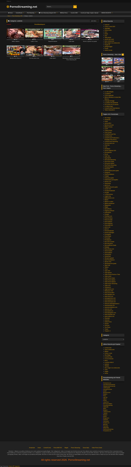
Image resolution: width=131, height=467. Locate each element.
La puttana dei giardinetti (111, 102)
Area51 (105, 391)
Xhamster (107, 318)
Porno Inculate (108, 219)
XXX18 (106, 323)
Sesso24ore (108, 254)
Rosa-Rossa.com (109, 249)
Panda (106, 48)
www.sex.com (108, 309)
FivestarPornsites (107, 389)
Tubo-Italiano (108, 272)
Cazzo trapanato (109, 95)
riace (106, 32)
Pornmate (105, 426)
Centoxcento (108, 347)
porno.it (107, 229)
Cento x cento (108, 353)
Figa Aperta (108, 158)
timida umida (108, 30)
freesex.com (108, 181)
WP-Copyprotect (16, 466)
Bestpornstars (106, 392)
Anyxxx (105, 416)
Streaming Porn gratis (110, 263)
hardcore (107, 24)
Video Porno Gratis (110, 278)
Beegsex (105, 410)
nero (106, 35)
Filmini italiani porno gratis (112, 170)
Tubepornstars (107, 411)
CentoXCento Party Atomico (112, 108)
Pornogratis (108, 234)
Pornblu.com (106, 422)
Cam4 (106, 128)
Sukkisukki (105, 406)
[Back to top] (126, 462)
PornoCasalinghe (109, 232)
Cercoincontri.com (109, 143)
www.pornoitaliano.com (111, 307)
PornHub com (108, 216)
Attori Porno (65, 12)
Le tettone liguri (109, 106)
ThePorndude (106, 387)
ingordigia (107, 28)
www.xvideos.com (109, 316)
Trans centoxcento (109, 349)
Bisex (106, 360)
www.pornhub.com (110, 305)
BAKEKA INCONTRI (106, 12)
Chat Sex (107, 145)
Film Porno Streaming (110, 165)
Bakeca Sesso (108, 127)
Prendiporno (108, 239)
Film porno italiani (109, 163)
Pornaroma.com (107, 383)
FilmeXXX (107, 168)
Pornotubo (107, 238)
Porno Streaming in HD (17, 15)
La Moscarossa (109, 194)
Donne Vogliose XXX (110, 150)
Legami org (108, 196)
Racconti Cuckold (109, 241)
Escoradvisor (108, 152)
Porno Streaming (75, 447)
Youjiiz (106, 329)
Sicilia (106, 373)
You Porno (107, 327)
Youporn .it (107, 331)
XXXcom (107, 325)
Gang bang (108, 183)
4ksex (104, 408)
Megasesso (108, 205)
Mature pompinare (109, 203)
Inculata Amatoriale (110, 190)
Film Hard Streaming (110, 159)
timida (106, 33)
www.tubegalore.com (110, 312)
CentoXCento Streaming (111, 141)
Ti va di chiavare (109, 358)
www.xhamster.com (110, 314)
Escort (106, 154)
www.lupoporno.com (110, 300)
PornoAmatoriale (109, 230)
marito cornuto (108, 50)
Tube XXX (107, 270)
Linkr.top (105, 397)
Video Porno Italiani (110, 280)
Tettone (107, 267)
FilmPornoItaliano (109, 174)
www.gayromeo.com (110, 298)
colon (106, 369)
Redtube (107, 247)
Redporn (105, 394)
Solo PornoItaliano (110, 260)
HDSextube (106, 427)
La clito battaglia (109, 91)
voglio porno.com (109, 289)
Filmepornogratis (109, 167)
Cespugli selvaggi (109, 100)
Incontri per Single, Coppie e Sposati (89, 12)
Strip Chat (107, 265)
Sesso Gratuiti (108, 250)
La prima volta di (109, 362)
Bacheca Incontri (109, 125)
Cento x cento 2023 (110, 26)
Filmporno (107, 172)
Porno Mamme (109, 223)
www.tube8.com (109, 311)
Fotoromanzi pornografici (111, 179)
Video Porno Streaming (111, 283)
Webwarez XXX (109, 290)
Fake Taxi (107, 156)
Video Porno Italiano (110, 281)
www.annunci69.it (109, 292)
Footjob (107, 176)
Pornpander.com (107, 430)
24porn (105, 399)
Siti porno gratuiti (109, 258)
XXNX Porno (108, 321)
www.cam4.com (109, 296)
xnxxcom (107, 320)
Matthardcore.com (109, 198)
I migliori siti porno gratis (111, 187)
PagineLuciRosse (109, 210)
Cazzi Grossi (108, 132)
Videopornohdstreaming (109, 386)
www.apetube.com (110, 294)
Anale (106, 121)
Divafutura (107, 148)
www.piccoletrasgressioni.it (112, 303)
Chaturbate (106, 421)
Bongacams (106, 418)
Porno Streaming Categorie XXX (48, 12)
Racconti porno (109, 243)
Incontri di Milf (74, 12)
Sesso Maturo (108, 252)
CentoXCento (19, 12)
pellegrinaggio (108, 46)
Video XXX (108, 285)
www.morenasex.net (110, 301)
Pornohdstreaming (107, 405)
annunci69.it (108, 123)
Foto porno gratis (109, 178)
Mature (106, 199)
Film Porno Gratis (109, 161)
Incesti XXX (108, 188)
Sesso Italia (86, 447)
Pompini (107, 214)
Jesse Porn (106, 402)
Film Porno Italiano (107, 403)
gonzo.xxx (107, 185)
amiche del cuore (109, 39)
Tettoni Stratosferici (110, 110)
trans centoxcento (109, 41)
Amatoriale (107, 119)
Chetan (10, 466)
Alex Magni (108, 117)
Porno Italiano (108, 221)
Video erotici (108, 276)
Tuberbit (105, 413)
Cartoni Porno (108, 130)
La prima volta (108, 357)
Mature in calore (109, 201)
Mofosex (105, 424)
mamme (107, 364)
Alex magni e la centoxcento (112, 43)
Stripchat (105, 419)
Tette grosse (108, 37)
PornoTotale (108, 236)
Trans (106, 269)
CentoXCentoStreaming (109, 384)
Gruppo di (107, 44)
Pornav (105, 400)
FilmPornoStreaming (108, 429)
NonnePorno (108, 209)
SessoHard (108, 256)
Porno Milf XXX (109, 225)
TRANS (107, 366)
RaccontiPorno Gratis (110, 245)
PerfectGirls (108, 212)
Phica (104, 395)
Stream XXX (108, 261)
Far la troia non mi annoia (111, 104)
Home (11, 12)
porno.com (107, 227)
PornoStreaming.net (23, 7)
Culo (106, 147)
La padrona (108, 93)
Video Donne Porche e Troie (112, 274)
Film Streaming (30, 12)
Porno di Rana (108, 218)
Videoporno (108, 287)
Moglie (106, 207)
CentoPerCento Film (110, 134)
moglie (106, 371)
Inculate (107, 192)
